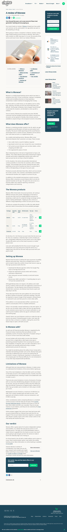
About (32, 516)
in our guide (9, 443)
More (41, 217)
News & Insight (50, 3)
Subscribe (33, 465)
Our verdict (34, 76)
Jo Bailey (22, 15)
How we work (50, 516)
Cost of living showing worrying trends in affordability (57, 86)
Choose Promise (38, 516)
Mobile (41, 3)
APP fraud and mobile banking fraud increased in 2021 (56, 101)
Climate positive (57, 511)
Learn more (20, 529)
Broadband (28, 3)
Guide (13, 9)
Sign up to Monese (35, 451)
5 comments (18, 18)
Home (7, 9)
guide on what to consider (15, 453)
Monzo (25, 26)
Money (10, 9)
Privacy (56, 516)
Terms (60, 516)
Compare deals (53, 28)
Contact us (44, 516)
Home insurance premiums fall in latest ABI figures (57, 94)
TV (35, 3)
